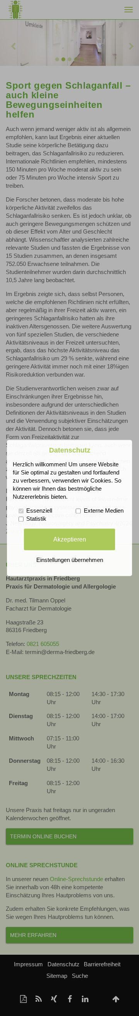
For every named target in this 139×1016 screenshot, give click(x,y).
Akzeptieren (69, 539)
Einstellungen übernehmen (69, 560)
